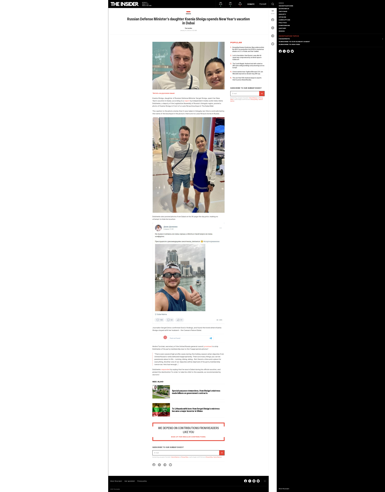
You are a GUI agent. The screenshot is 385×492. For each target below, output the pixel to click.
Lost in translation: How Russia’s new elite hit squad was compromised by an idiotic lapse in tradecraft (247, 57)
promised (208, 346)
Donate (251, 4)
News (188, 13)
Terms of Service (175, 457)
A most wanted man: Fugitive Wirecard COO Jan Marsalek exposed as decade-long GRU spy (248, 73)
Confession (284, 25)
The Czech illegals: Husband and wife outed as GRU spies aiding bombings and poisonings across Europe (248, 65)
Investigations (286, 6)
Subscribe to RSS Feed (289, 44)
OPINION (282, 17)
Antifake (283, 11)
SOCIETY (282, 14)
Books (282, 31)
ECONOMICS (284, 8)
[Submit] (221, 452)
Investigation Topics (289, 36)
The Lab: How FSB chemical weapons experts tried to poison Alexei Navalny (247, 79)
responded (165, 369)
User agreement (130, 481)
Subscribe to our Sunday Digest (294, 41)
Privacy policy (142, 481)
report (187, 101)
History (282, 28)
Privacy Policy (184, 457)
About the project (116, 481)
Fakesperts (284, 39)
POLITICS (283, 22)
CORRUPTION (284, 20)
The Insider (188, 28)
